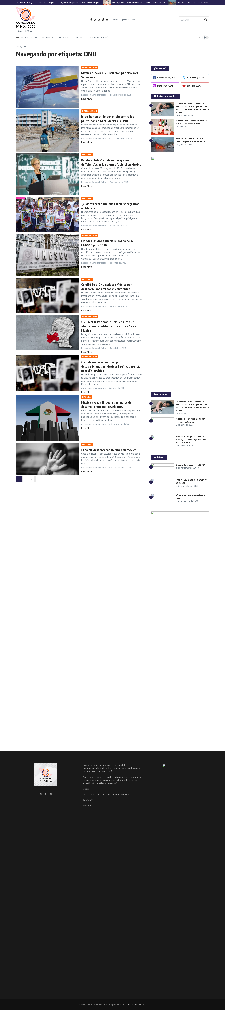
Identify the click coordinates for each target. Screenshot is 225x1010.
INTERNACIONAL (63, 37)
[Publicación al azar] (200, 37)
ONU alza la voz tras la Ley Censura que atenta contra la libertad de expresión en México (108, 326)
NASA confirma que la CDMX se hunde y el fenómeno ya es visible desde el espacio (191, 439)
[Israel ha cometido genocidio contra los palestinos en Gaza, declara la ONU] (47, 130)
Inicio (18, 46)
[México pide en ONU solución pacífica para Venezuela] (47, 87)
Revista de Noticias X (137, 1004)
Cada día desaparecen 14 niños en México (109, 450)
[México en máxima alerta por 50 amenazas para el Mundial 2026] (162, 2)
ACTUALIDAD (79, 37)
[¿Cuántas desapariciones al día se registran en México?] (47, 214)
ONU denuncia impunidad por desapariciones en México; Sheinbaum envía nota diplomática (111, 366)
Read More (86, 98)
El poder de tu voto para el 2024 (190, 465)
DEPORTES (94, 37)
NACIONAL (46, 37)
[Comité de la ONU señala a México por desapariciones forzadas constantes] (47, 295)
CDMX (37, 37)
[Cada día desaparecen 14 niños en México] (47, 459)
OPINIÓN (105, 37)
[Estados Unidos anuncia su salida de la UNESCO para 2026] (47, 255)
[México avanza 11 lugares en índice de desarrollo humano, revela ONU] (47, 418)
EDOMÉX (25, 37)
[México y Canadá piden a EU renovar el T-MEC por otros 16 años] (97, 2)
